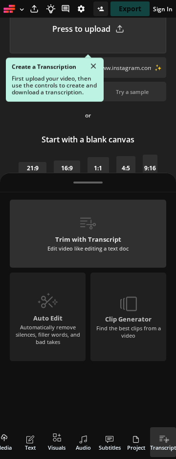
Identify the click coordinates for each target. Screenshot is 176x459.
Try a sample (132, 91)
